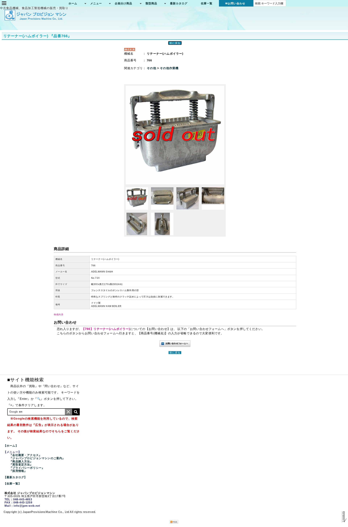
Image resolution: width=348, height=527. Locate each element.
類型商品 (151, 3)
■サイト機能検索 (25, 379)
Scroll (342, 517)
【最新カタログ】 (15, 477)
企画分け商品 (123, 3)
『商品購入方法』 (21, 461)
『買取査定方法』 (21, 464)
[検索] (75, 412)
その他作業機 (169, 68)
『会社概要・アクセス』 (25, 455)
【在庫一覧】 (12, 483)
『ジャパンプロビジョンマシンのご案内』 (37, 458)
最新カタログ (179, 3)
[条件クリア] (68, 412)
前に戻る (175, 43)
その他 (152, 68)
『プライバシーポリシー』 (27, 467)
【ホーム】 (11, 445)
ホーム (73, 3)
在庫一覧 (207, 3)
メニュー (96, 3)
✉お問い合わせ (235, 3)
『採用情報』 (18, 470)
